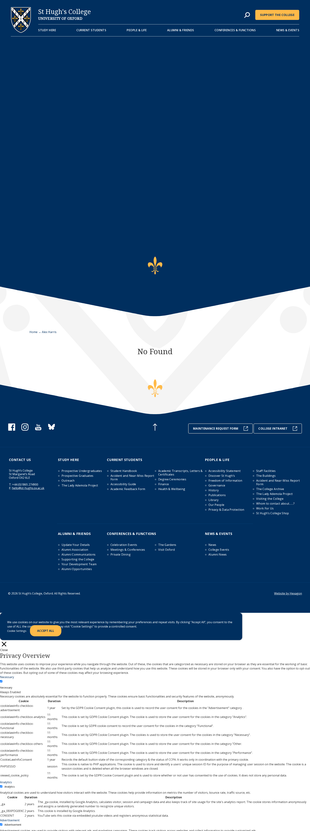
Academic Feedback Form (128, 489)
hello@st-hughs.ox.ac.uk (28, 488)
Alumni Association (75, 549)
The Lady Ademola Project (80, 485)
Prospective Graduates (77, 475)
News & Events (287, 30)
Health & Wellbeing (171, 489)
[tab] (247, 15)
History (213, 490)
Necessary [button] (7, 677)
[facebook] (11, 430)
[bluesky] (51, 430)
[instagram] (25, 430)
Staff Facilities (266, 471)
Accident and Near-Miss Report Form (132, 477)
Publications (217, 495)
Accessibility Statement (224, 471)
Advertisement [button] (10, 820)
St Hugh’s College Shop (272, 513)
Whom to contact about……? (275, 503)
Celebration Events (124, 545)
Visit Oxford (166, 549)
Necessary (6, 687)
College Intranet (272, 428)
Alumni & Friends (180, 30)
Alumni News (217, 554)
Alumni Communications (78, 554)
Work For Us (265, 508)
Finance (163, 484)
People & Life (137, 30)
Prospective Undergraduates (82, 471)
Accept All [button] (45, 631)
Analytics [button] (6, 782)
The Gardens (167, 545)
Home (33, 332)
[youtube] (38, 430)
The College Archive (270, 489)
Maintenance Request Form (215, 428)
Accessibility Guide (123, 484)
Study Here (47, 30)
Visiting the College (269, 498)
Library (213, 500)
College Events (218, 549)
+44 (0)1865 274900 (25, 484)
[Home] (21, 32)
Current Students (91, 30)
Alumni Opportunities (77, 569)
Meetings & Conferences (128, 549)
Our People (216, 505)
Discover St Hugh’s (221, 475)
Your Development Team (79, 564)
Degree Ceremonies (172, 479)
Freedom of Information (225, 480)
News (212, 545)
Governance (216, 485)
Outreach (68, 480)
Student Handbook (124, 471)
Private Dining (121, 554)
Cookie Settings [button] (16, 631)
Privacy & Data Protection (226, 509)
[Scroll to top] (155, 427)
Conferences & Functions (235, 30)
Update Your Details (76, 545)
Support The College (277, 15)
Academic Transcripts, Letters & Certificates (180, 472)
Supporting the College (78, 559)
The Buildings (266, 475)
